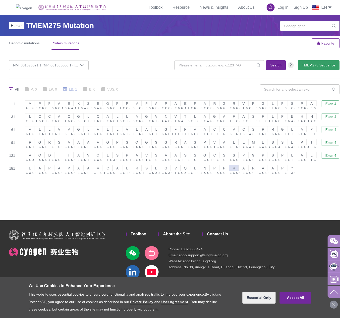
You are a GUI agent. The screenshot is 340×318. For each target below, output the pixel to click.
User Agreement (174, 302)
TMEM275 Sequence (318, 65)
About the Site (176, 234)
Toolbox (156, 7)
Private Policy (141, 302)
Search (276, 65)
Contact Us (217, 234)
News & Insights (214, 7)
